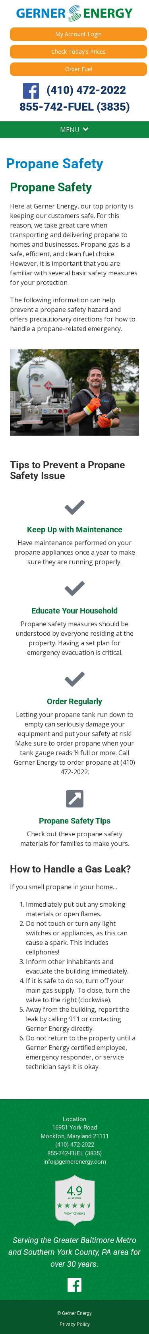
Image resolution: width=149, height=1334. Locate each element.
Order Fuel (78, 69)
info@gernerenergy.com (74, 1161)
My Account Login (78, 34)
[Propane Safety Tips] (75, 798)
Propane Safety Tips (74, 821)
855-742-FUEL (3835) (74, 106)
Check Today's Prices (78, 51)
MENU (71, 129)
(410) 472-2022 (86, 90)
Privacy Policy (75, 1324)
